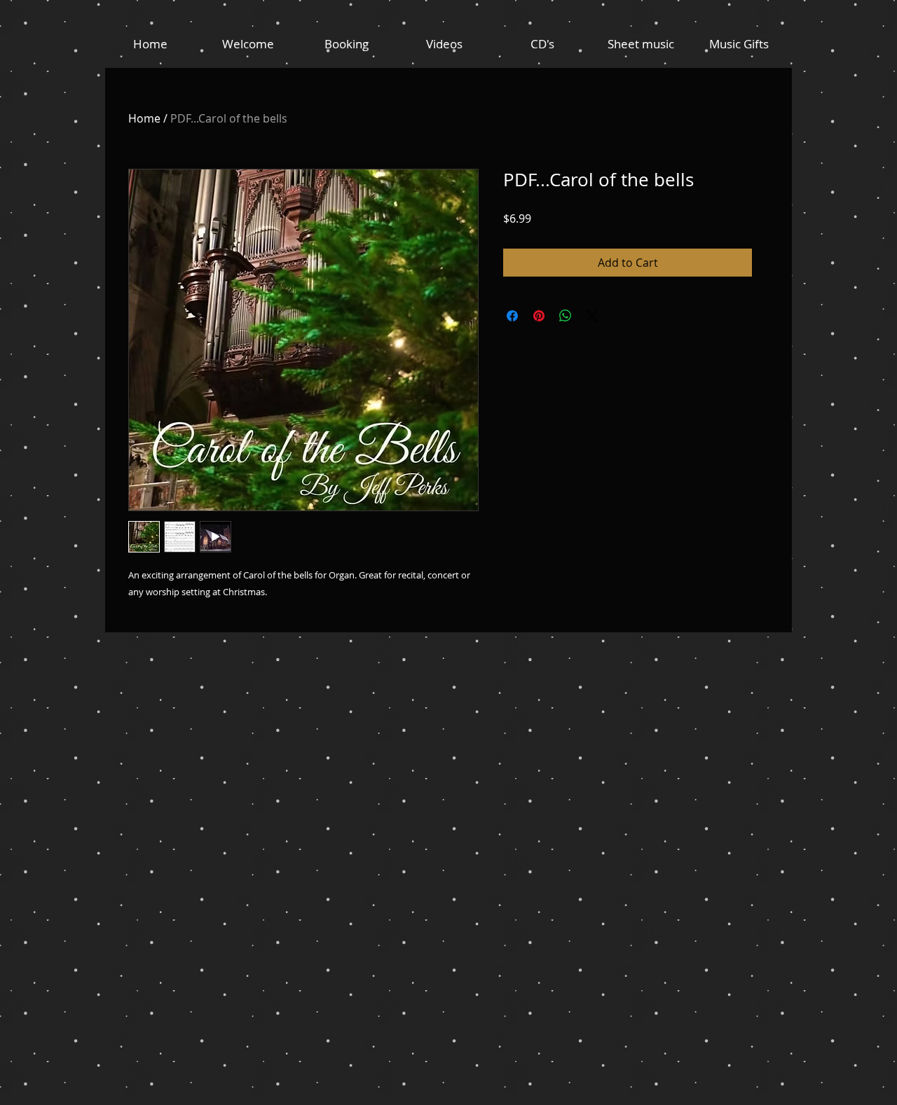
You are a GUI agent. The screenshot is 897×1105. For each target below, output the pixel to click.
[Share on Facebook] (512, 315)
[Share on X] (592, 315)
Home (144, 118)
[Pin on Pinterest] (538, 315)
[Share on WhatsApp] (565, 315)
